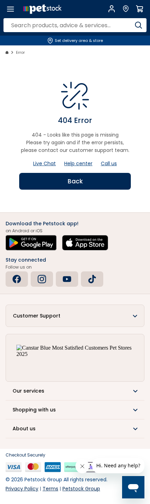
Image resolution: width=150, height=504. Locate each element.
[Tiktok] (92, 279)
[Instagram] (42, 279)
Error (20, 52)
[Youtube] (67, 279)
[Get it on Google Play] (31, 242)
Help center (78, 163)
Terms (50, 488)
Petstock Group (81, 488)
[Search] (138, 25)
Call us (109, 163)
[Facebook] (17, 279)
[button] (75, 316)
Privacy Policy (22, 488)
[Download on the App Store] (85, 242)
